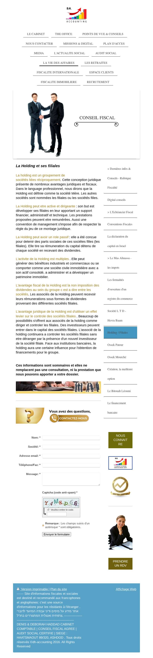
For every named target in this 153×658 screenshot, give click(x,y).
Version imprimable (34, 589)
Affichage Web (126, 589)
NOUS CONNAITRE (120, 440)
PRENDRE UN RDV (120, 564)
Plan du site (58, 589)
